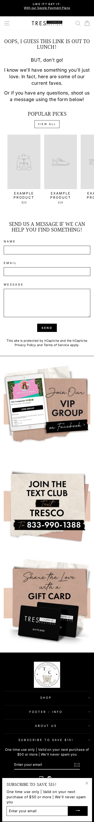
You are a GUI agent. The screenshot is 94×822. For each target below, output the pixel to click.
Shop (46, 697)
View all (47, 124)
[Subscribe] (77, 765)
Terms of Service (56, 345)
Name (10, 241)
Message (14, 284)
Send (47, 328)
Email (10, 263)
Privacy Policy (25, 345)
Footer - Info (46, 712)
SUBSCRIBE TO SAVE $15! (45, 740)
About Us (46, 725)
